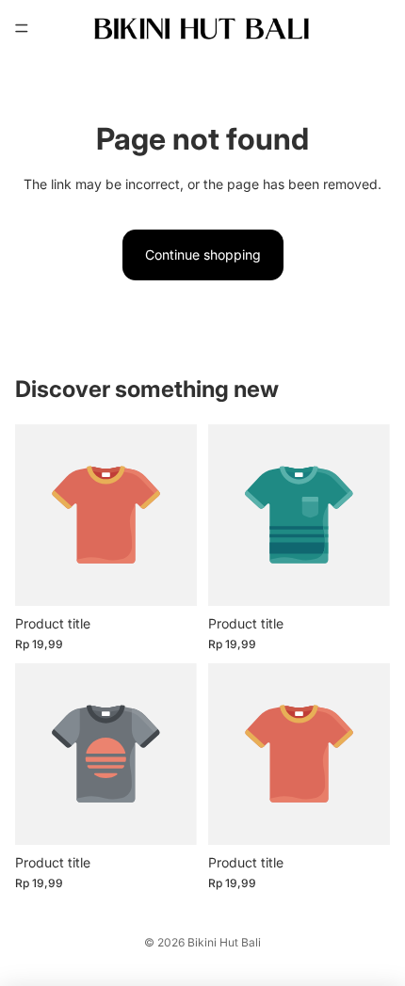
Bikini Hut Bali (224, 942)
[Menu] (21, 28)
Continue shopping (203, 254)
